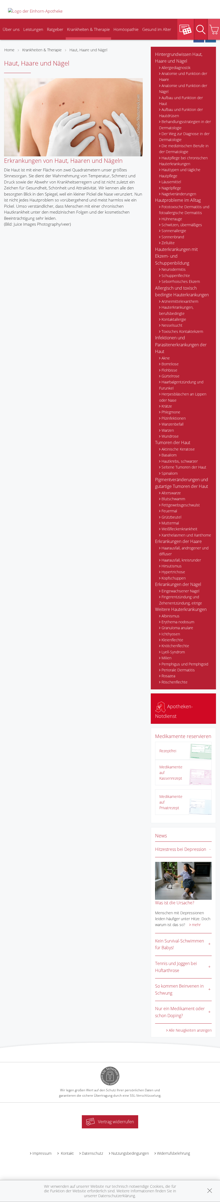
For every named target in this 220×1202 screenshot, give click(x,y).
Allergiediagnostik (176, 67)
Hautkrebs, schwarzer (180, 461)
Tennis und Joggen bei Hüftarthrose (176, 966)
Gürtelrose (170, 376)
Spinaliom (170, 473)
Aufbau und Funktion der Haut (181, 100)
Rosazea (168, 675)
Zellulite (168, 242)
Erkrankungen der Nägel (178, 584)
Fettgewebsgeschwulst (181, 505)
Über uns (11, 29)
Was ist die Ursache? (174, 903)
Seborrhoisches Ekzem (181, 281)
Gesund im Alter (156, 29)
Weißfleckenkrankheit (179, 528)
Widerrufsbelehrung (173, 1153)
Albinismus (170, 615)
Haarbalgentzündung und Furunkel (181, 384)
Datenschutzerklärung (116, 1195)
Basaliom (169, 455)
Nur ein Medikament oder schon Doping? (180, 1012)
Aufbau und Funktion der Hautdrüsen (181, 112)
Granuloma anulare (177, 627)
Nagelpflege (171, 187)
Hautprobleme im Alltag (178, 200)
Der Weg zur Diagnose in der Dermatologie (184, 136)
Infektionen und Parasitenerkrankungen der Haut (181, 344)
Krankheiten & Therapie (88, 29)
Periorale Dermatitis (178, 669)
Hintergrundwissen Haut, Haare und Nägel (178, 57)
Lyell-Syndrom (173, 651)
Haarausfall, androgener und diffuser (183, 550)
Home (9, 49)
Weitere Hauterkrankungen (181, 609)
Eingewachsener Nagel (180, 590)
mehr (196, 924)
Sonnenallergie (174, 230)
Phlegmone (171, 412)
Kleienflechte (172, 639)
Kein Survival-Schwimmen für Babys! (179, 944)
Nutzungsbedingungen (130, 1153)
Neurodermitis (174, 269)
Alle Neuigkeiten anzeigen (190, 1030)
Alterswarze (171, 492)
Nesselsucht (172, 325)
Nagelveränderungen (179, 193)
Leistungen (33, 29)
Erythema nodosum (178, 621)
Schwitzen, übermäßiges (182, 224)
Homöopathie (125, 29)
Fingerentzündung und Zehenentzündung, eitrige (180, 599)
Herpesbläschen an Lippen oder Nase (182, 396)
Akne (166, 358)
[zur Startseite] (35, 10)
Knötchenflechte (175, 645)
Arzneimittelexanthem (180, 301)
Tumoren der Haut (172, 442)
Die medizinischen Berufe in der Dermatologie (183, 148)
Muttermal (170, 523)
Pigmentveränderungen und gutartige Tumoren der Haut (181, 483)
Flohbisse (169, 370)
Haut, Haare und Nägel (88, 49)
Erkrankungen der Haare (178, 541)
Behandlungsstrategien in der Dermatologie (185, 124)
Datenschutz (92, 1153)
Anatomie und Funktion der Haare (183, 76)
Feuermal (169, 510)
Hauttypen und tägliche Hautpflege (179, 172)
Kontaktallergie (174, 319)
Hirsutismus (172, 565)
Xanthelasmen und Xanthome (186, 535)
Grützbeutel (171, 517)
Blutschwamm (173, 498)
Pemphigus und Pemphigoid (185, 664)
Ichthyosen (171, 633)
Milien (166, 657)
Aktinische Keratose (178, 449)
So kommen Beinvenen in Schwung (179, 989)
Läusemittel (171, 181)
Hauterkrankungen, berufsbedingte (176, 310)
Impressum (42, 1153)
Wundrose (170, 436)
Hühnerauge (172, 218)
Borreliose (170, 363)
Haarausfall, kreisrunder (181, 560)
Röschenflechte (175, 682)
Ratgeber (55, 29)
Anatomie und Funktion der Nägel (183, 88)
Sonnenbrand (173, 236)
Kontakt (67, 1153)
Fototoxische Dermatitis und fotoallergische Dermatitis (184, 209)
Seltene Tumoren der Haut (184, 467)
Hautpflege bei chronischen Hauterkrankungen (183, 160)
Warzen (168, 430)
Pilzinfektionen (174, 418)
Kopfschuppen (174, 578)
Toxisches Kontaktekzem (182, 331)
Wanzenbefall (173, 424)
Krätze (167, 406)
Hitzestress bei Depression (180, 849)
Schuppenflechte (176, 275)
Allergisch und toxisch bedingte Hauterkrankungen (182, 291)
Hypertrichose (173, 571)
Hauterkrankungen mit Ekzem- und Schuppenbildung (176, 256)
